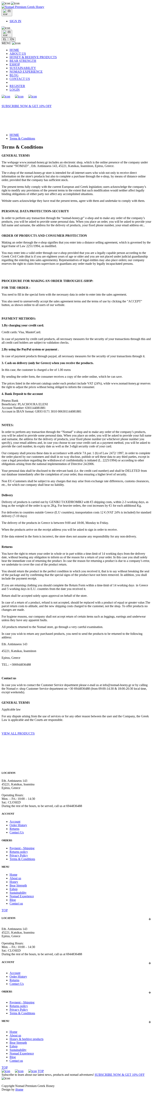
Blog (13, 900)
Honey (14, 882)
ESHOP (15, 64)
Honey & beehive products (26, 1039)
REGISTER (17, 86)
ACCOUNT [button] (76, 962)
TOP (5, 910)
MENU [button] (76, 1021)
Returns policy (19, 851)
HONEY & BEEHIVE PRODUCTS (33, 57)
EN (12, 39)
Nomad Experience (22, 896)
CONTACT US (20, 79)
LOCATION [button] (76, 918)
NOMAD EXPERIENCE (26, 71)
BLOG (14, 75)
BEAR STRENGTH (23, 60)
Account (15, 821)
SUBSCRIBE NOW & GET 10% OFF (27, 106)
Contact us (16, 903)
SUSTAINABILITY (23, 68)
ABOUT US (18, 53)
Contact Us (17, 832)
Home (13, 874)
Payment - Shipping (22, 848)
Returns (14, 828)
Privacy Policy (19, 855)
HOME (14, 50)
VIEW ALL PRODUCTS (18, 733)
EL (4, 39)
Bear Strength (18, 885)
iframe (19, 1089)
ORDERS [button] (76, 991)
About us (15, 878)
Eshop (14, 889)
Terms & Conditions (22, 138)
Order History (18, 825)
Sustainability (18, 892)
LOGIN (15, 89)
